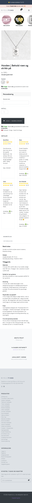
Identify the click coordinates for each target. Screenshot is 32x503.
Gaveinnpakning (5, 441)
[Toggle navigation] (29, 10)
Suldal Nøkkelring (6, 432)
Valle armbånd (5, 415)
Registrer (3, 453)
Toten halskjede (5, 404)
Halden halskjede (5, 400)
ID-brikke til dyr (5, 434)
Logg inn (3, 451)
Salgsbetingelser (5, 464)
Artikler (3, 458)
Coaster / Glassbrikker (7, 428)
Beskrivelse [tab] (7, 236)
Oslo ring (3, 417)
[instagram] (1, 386)
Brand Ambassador (6, 457)
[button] (14, 57)
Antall (3, 108)
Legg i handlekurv (14, 121)
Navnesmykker (5, 435)
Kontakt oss (4, 462)
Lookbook (3, 460)
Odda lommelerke (6, 426)
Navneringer (4, 439)
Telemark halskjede (6, 402)
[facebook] (4, 386)
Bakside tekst (6, 99)
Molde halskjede (5, 407)
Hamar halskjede (5, 424)
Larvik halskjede (5, 406)
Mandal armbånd (5, 419)
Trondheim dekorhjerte (7, 398)
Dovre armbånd (5, 420)
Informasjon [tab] (7, 241)
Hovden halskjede (6, 411)
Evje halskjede (5, 413)
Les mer (15, 349)
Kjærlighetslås (5, 430)
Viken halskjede (5, 409)
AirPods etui (4, 396)
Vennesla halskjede (6, 422)
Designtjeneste (5, 455)
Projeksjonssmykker (6, 437)
